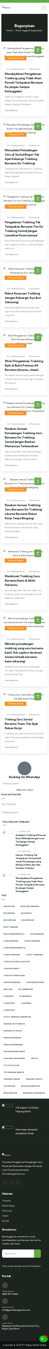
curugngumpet (12, 969)
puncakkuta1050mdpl (14, 1058)
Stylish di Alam (11, 1065)
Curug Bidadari (32, 941)
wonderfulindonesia (34, 1093)
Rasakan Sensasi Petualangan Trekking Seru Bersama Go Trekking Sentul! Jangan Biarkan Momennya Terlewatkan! (23, 437)
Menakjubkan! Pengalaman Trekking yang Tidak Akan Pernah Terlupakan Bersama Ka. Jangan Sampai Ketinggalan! (24, 82)
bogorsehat (28, 920)
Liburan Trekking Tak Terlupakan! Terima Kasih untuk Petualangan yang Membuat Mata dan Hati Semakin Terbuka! (28, 861)
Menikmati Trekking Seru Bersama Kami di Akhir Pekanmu (22, 580)
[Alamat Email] (5, 1301)
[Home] (6, 8)
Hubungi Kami (8, 1291)
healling (8, 989)
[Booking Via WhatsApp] (24, 768)
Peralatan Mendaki (13, 1045)
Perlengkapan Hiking (14, 1051)
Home (9, 30)
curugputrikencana (14, 976)
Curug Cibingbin (34, 955)
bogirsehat (9, 913)
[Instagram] (4, 1182)
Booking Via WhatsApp (24, 777)
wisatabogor (10, 1093)
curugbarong (11, 941)
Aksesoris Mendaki (30, 906)
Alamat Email (7, 1307)
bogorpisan (10, 920)
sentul (34, 1058)
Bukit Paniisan (11, 927)
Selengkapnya (11, 110)
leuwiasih (8, 996)
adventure (9, 906)
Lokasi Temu (7, 1323)
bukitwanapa (37, 934)
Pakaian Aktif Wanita (14, 1024)
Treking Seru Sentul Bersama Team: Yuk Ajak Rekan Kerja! (21, 723)
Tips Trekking (8, 804)
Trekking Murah (12, 1079)
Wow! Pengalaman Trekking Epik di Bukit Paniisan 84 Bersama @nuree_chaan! (24, 365)
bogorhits (26, 913)
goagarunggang (35, 982)
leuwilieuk (9, 1010)
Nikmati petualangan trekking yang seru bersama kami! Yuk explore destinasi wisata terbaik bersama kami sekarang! (24, 652)
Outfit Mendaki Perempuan (17, 1017)
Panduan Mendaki (12, 1038)
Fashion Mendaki (12, 982)
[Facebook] (11, 1182)
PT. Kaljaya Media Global (34, 1345)
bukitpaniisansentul (14, 934)
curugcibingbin (12, 955)
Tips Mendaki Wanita (14, 1072)
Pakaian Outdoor (13, 1031)
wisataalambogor (30, 1086)
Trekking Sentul (15, 58)
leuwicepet (9, 1003)
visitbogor (9, 1086)
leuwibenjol (25, 996)
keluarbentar (25, 989)
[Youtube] (18, 1182)
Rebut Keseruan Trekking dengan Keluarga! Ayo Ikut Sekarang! (23, 297)
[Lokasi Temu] (5, 1317)
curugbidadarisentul (15, 948)
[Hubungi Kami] (5, 1285)
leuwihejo (26, 1003)
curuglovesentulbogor (17, 962)
